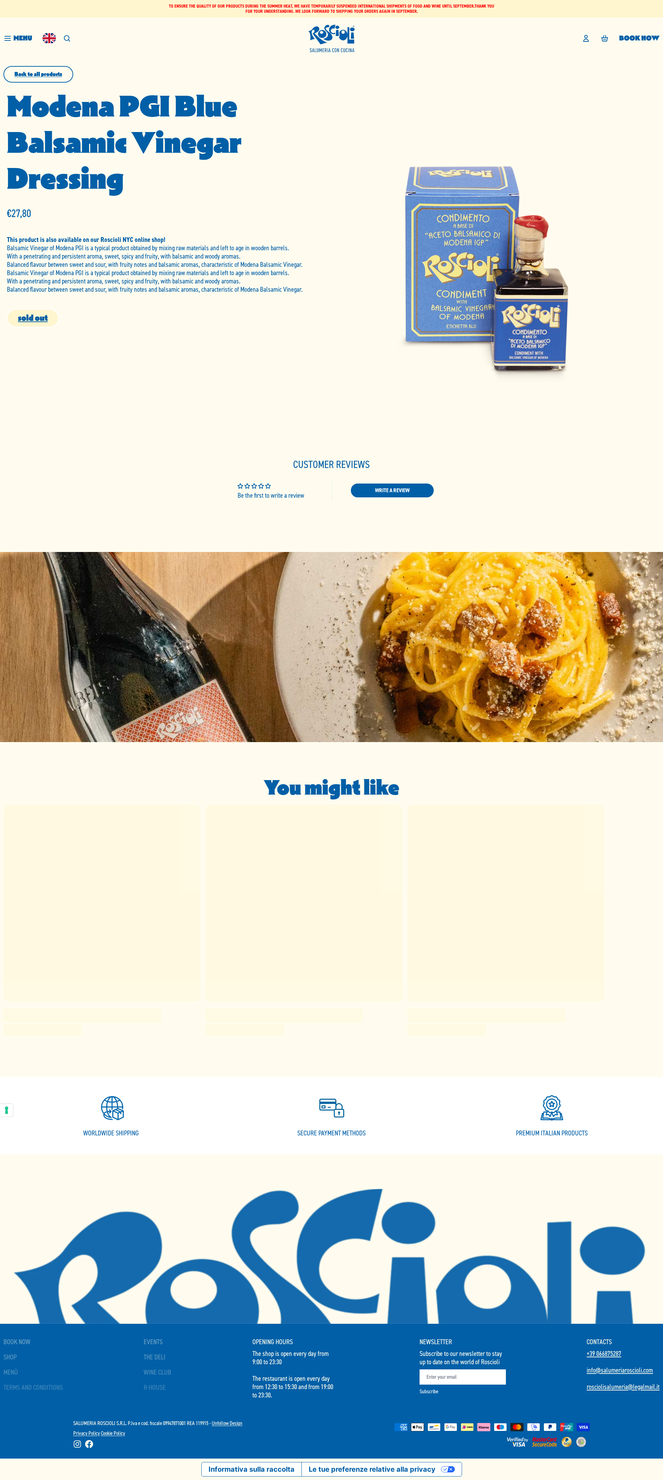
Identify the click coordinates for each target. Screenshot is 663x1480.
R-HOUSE (155, 1387)
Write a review (392, 490)
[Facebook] (89, 1444)
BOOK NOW (639, 38)
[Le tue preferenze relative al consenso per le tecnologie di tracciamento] (6, 1110)
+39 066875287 (604, 1353)
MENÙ (10, 1372)
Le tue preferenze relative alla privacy (372, 1469)
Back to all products (38, 74)
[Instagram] (77, 1444)
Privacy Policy (86, 1433)
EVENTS (153, 1342)
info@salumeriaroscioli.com (620, 1370)
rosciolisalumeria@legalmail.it (623, 1386)
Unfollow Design (227, 1423)
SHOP (10, 1357)
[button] (33, 318)
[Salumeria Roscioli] (331, 38)
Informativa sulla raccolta (252, 1469)
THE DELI (154, 1357)
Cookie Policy (113, 1433)
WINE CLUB (157, 1372)
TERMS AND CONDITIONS (33, 1387)
